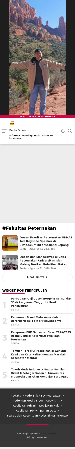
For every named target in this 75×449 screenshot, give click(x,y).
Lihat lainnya (35, 276)
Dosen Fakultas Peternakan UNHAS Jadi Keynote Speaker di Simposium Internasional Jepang (46, 241)
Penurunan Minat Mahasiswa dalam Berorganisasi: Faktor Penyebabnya (36, 319)
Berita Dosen (17, 130)
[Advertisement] (37, 183)
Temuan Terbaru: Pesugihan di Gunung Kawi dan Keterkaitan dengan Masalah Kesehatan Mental (38, 354)
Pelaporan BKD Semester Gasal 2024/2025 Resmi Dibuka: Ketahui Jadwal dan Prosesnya (41, 336)
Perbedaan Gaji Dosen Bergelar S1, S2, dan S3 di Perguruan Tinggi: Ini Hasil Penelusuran (41, 302)
